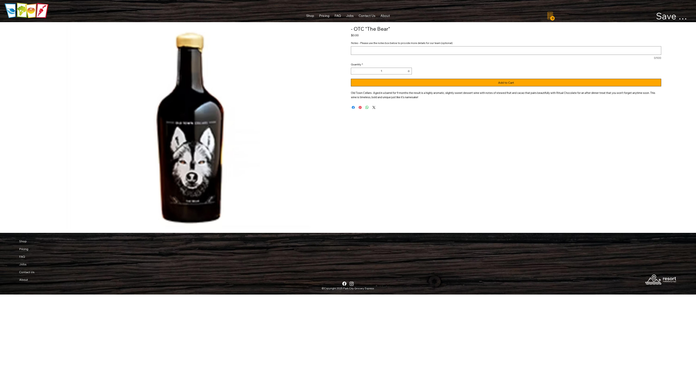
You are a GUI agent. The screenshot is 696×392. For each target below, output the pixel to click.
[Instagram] (351, 283)
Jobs (22, 264)
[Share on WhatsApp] (367, 107)
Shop (23, 241)
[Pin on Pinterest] (360, 107)
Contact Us (26, 272)
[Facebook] (344, 283)
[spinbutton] (381, 71)
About (23, 279)
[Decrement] (353, 71)
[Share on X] (374, 107)
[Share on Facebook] (353, 107)
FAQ (22, 256)
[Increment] (409, 71)
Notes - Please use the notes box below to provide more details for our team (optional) (402, 43)
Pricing (23, 249)
